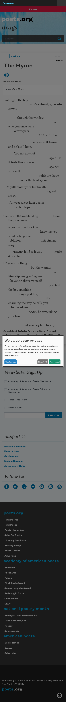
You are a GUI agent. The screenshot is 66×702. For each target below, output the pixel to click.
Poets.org (8, 3)
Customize (10, 362)
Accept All (55, 362)
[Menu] (61, 3)
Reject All (42, 362)
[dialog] (33, 351)
